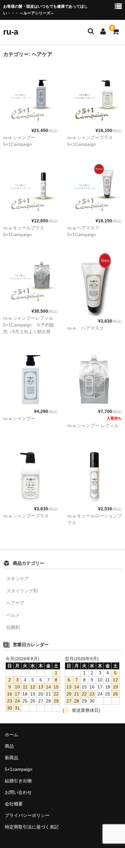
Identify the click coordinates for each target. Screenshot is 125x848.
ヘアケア (15, 602)
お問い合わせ (18, 792)
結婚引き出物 (18, 780)
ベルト (13, 615)
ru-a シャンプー (19, 418)
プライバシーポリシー (27, 815)
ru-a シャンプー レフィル (93, 425)
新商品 (11, 757)
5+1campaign (18, 769)
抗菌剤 (13, 627)
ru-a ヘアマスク (85, 328)
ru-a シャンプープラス (26, 515)
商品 (9, 746)
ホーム (11, 734)
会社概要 (14, 803)
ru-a (10, 31)
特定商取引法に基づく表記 (32, 826)
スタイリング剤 (22, 590)
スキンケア (17, 578)
